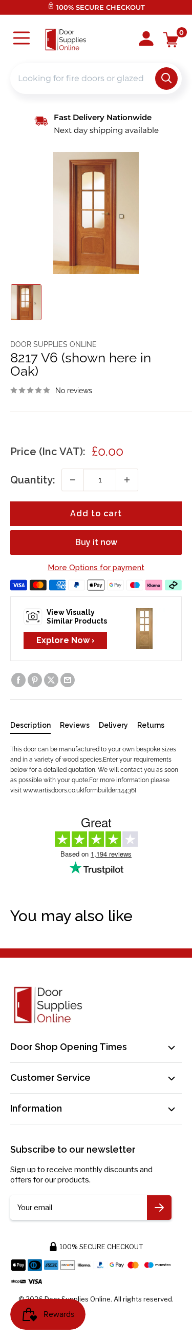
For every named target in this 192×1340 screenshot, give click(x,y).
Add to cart (96, 513)
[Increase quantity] (127, 480)
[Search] (166, 78)
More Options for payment (96, 567)
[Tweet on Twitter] (51, 680)
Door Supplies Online (53, 344)
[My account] (146, 39)
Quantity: (32, 480)
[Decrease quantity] (72, 480)
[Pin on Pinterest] (35, 680)
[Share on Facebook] (18, 680)
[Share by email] (67, 680)
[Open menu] (21, 39)
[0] (171, 40)
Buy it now (96, 542)
